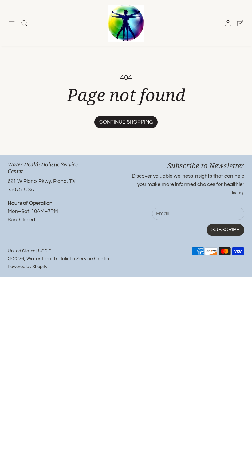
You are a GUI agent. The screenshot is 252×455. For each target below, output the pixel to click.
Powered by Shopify (27, 266)
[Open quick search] (24, 23)
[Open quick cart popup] (240, 23)
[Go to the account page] (228, 23)
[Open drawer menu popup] (11, 23)
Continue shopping (126, 122)
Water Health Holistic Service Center (68, 259)
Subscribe (225, 229)
